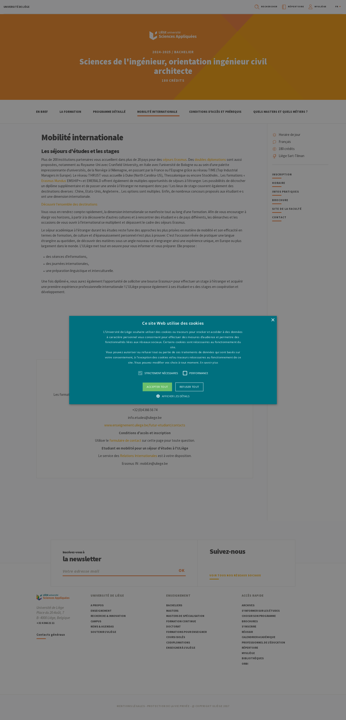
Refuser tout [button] (189, 386)
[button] (173, 360)
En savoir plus (209, 362)
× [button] (272, 320)
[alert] (173, 360)
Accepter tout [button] (157, 386)
